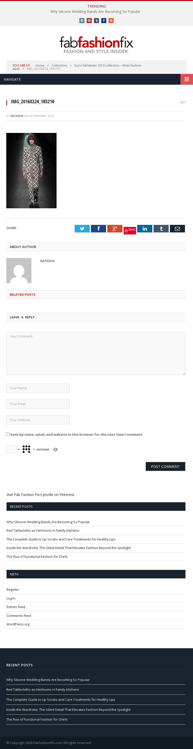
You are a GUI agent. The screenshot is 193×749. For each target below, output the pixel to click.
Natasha (17, 116)
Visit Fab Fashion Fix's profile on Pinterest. (41, 494)
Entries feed (16, 607)
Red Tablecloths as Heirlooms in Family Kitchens (43, 530)
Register (13, 589)
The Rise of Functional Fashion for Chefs (37, 556)
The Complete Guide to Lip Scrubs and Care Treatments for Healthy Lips (61, 539)
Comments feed (19, 615)
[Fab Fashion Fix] (96, 44)
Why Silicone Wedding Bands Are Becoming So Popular (95, 11)
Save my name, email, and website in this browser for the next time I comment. (76, 434)
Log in (11, 598)
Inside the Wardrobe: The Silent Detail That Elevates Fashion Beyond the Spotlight (69, 547)
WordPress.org (18, 624)
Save (132, 229)
